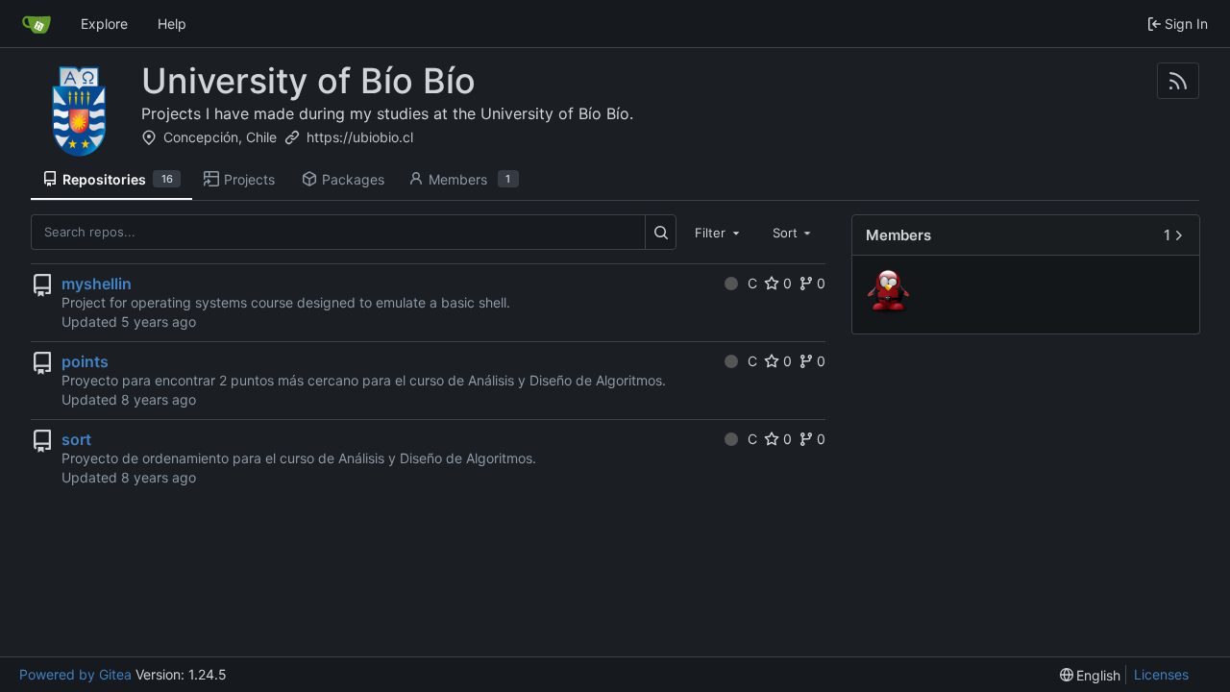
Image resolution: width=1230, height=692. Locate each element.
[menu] (1090, 675)
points (85, 361)
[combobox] (718, 231)
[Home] (36, 24)
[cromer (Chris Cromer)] (891, 293)
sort (76, 439)
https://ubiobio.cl (360, 137)
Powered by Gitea (75, 674)
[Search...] (660, 232)
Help (172, 23)
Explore (104, 23)
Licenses (1161, 674)
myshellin (97, 283)
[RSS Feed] (1178, 80)
